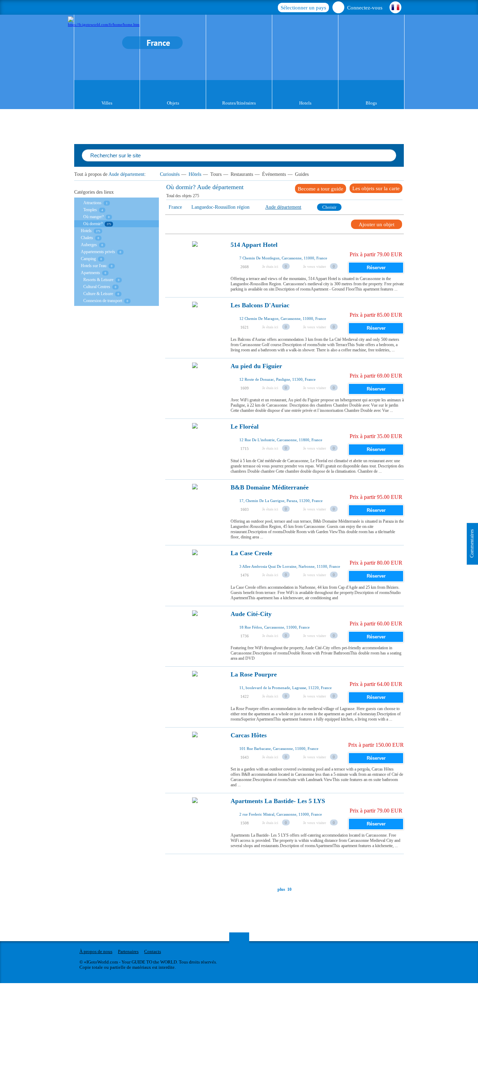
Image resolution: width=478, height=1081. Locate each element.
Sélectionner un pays (303, 7)
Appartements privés (98, 251)
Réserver (376, 267)
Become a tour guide (320, 189)
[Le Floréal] (195, 445)
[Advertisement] (292, 870)
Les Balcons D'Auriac (260, 305)
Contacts (152, 951)
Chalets (87, 237)
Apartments (90, 272)
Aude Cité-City (251, 614)
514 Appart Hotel (254, 245)
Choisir (329, 207)
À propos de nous (95, 951)
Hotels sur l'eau (93, 265)
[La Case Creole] (195, 572)
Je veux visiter (314, 266)
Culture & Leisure (98, 293)
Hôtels (195, 174)
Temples (90, 209)
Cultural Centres (96, 286)
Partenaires (128, 951)
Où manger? (93, 216)
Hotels (305, 103)
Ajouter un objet (376, 224)
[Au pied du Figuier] (195, 385)
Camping (88, 258)
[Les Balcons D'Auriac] (195, 324)
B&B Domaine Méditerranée (270, 487)
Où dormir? (93, 223)
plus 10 (284, 889)
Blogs (371, 103)
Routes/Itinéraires (239, 103)
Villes (106, 103)
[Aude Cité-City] (195, 632)
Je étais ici (270, 266)
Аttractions (92, 202)
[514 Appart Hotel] (195, 263)
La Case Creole (251, 553)
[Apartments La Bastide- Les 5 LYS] (195, 819)
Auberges (89, 244)
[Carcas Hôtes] (195, 754)
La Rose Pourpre (254, 674)
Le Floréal (245, 426)
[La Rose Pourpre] (195, 693)
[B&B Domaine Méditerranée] (195, 506)
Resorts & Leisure (98, 279)
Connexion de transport (102, 300)
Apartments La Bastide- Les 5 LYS (278, 801)
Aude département (126, 174)
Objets (173, 103)
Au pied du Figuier (256, 366)
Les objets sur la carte (376, 188)
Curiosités (170, 174)
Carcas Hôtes (249, 735)
